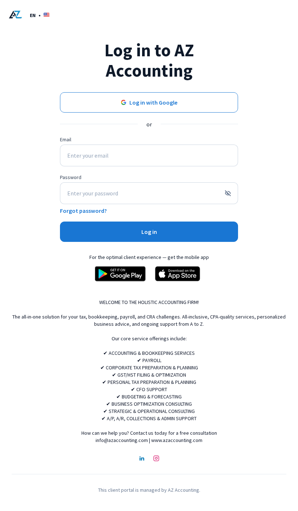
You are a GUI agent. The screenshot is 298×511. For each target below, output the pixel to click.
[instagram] (156, 459)
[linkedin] (142, 459)
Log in (149, 231)
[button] (39, 15)
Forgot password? (83, 210)
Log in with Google (153, 102)
